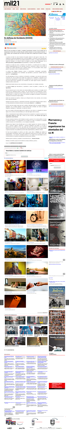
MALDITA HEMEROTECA (32, 9)
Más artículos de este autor (7, 40)
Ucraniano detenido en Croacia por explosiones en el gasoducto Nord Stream (31, 414)
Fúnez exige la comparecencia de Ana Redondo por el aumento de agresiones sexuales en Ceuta (9, 389)
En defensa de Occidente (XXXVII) (12, 325)
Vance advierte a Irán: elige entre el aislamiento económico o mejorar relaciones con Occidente (43, 364)
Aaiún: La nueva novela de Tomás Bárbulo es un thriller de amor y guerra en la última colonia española (56, 156)
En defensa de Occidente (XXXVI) (34, 325)
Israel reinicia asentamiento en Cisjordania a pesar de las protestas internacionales (31, 379)
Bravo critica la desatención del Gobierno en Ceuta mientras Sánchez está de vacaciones (43, 406)
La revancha (51, 279)
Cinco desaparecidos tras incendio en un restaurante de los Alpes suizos (43, 378)
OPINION (42, 9)
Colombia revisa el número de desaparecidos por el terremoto (55, 48)
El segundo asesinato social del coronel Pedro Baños (8, 409)
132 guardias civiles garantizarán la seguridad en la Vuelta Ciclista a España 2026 (56, 39)
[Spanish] (52, 11)
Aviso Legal (46, 428)
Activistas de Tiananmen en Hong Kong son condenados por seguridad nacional (9, 379)
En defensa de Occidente (14, 146)
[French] (56, 11)
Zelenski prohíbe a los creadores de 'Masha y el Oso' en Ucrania (9, 368)
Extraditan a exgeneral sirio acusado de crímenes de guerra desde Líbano (31, 383)
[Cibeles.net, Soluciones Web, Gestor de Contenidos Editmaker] (59, 428)
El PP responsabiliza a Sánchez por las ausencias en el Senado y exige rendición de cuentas (20, 374)
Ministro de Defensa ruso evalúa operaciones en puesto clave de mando (57, 43)
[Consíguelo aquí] (57, 343)
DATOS (14, 9)
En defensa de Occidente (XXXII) (12, 346)
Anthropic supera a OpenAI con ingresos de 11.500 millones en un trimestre (56, 31)
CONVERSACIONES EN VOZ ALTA (57, 67)
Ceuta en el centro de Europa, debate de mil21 (55, 71)
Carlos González (7, 146)
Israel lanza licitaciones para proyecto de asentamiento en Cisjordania (19, 413)
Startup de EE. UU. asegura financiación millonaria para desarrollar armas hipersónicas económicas (30, 400)
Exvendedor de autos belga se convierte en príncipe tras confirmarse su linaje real (19, 384)
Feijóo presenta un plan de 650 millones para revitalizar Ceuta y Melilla (42, 399)
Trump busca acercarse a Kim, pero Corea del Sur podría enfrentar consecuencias (9, 374)
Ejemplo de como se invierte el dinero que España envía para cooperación (56, 262)
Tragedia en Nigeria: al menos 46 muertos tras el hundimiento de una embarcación (9, 364)
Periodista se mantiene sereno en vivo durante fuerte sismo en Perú (31, 363)
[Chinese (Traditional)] (53, 11)
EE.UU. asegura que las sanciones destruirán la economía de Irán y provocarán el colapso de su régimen (43, 359)
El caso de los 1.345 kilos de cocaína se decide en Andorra (20, 405)
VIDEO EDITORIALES (7, 9)
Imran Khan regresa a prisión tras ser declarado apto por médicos (31, 358)
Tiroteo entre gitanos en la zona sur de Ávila (56, 275)
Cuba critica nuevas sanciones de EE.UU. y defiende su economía (20, 368)
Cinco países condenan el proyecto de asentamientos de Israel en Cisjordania (20, 389)
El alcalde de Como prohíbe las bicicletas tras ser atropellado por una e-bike (20, 364)
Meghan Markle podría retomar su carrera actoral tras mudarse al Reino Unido (9, 384)
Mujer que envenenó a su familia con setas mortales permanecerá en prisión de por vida (20, 395)
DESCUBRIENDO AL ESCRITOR (57, 104)
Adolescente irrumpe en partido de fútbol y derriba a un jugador (9, 399)
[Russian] (60, 11)
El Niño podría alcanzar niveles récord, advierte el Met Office (30, 373)
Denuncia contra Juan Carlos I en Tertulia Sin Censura (56, 101)
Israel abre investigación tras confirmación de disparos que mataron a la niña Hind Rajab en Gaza (8, 414)
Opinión (24, 146)
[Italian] (59, 11)
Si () (19, 148)
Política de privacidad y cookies (41, 428)
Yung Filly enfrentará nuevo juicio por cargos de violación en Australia (20, 378)
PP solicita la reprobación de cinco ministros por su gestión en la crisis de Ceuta (31, 406)
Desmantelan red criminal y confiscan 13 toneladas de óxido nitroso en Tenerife (57, 35)
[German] (58, 11)
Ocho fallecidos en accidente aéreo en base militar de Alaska (20, 358)
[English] (55, 11)
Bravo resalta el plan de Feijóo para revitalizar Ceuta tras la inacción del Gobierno (9, 359)
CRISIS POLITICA (23, 9)
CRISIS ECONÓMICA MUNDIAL (57, 9)
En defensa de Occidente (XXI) (33, 346)
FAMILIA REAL (48, 9)
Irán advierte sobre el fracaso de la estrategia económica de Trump (42, 394)
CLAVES (17, 9)
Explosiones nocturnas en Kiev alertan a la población (42, 413)
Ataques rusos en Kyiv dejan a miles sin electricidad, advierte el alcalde (31, 389)
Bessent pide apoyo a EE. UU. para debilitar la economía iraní (42, 389)
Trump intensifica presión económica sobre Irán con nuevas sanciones (43, 368)
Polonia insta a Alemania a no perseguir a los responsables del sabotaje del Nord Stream (30, 369)
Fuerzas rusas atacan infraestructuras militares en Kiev (31, 394)
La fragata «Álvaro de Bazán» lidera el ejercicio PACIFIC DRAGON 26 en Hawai (55, 284)
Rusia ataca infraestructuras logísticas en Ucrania (57, 45)
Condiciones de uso (57, 165)
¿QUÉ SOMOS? (50, 427)
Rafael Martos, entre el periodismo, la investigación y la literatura (56, 140)
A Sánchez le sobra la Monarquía (56, 64)
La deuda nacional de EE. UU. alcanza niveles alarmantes (42, 373)
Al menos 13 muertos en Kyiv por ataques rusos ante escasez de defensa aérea (9, 395)
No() (22, 148)
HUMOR (38, 9)
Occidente (20, 146)
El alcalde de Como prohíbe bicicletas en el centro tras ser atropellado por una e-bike (42, 384)
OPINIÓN (41, 427)
